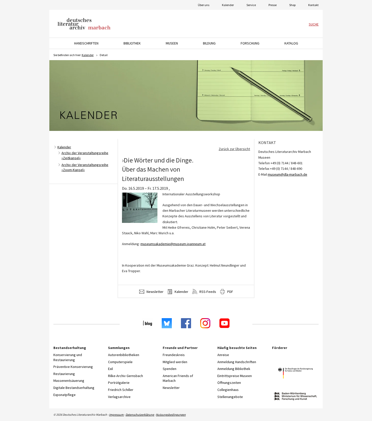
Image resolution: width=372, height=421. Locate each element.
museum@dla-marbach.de (287, 174)
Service (251, 5)
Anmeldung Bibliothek (233, 368)
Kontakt (313, 5)
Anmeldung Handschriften (236, 362)
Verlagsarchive (119, 396)
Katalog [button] (291, 43)
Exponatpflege (64, 394)
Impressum (116, 414)
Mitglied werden (175, 362)
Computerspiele (120, 362)
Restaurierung (64, 373)
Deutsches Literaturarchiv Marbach (84, 24)
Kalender (228, 5)
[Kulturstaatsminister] (295, 374)
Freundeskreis (174, 355)
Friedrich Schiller (120, 389)
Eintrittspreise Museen (234, 375)
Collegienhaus (228, 389)
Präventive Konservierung (73, 366)
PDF (229, 291)
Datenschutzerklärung (140, 414)
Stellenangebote (230, 396)
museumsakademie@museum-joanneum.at (172, 244)
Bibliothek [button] (132, 43)
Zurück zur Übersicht (234, 149)
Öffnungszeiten (229, 382)
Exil (110, 368)
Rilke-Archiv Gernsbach (125, 375)
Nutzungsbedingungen (171, 414)
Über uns (203, 5)
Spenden (169, 368)
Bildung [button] (209, 43)
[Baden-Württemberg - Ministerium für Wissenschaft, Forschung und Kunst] (295, 397)
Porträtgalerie (119, 382)
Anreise (223, 355)
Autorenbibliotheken (123, 355)
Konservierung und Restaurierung (67, 357)
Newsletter (154, 291)
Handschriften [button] (86, 43)
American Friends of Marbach (178, 378)
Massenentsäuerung (68, 380)
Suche (314, 24)
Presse (272, 5)
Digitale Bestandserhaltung (73, 387)
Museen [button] (172, 43)
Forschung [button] (250, 43)
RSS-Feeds (207, 291)
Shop (292, 5)
